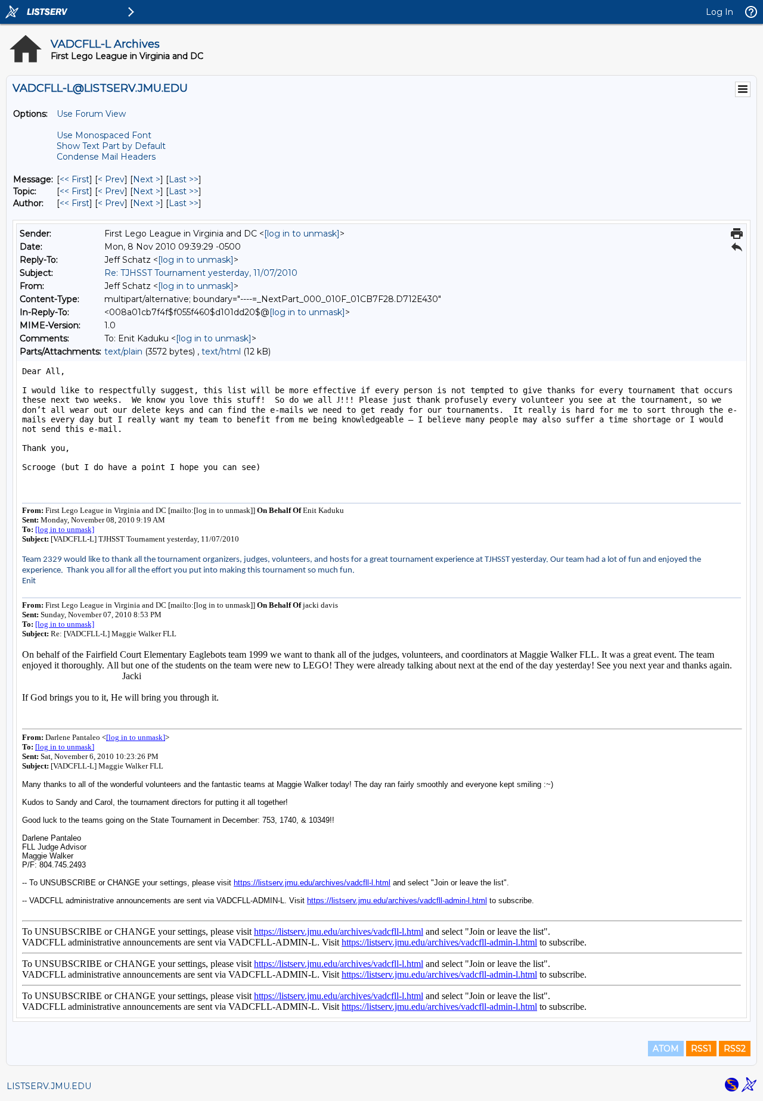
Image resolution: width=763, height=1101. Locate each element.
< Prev (111, 179)
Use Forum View (91, 113)
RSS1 (701, 1048)
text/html (221, 351)
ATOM (666, 1048)
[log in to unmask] (302, 233)
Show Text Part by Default (111, 146)
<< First (74, 179)
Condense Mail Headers (106, 156)
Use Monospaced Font (104, 135)
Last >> (183, 179)
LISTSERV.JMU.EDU (49, 1086)
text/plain (123, 351)
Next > (146, 179)
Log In (719, 12)
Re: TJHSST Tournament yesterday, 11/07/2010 (200, 273)
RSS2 (735, 1048)
